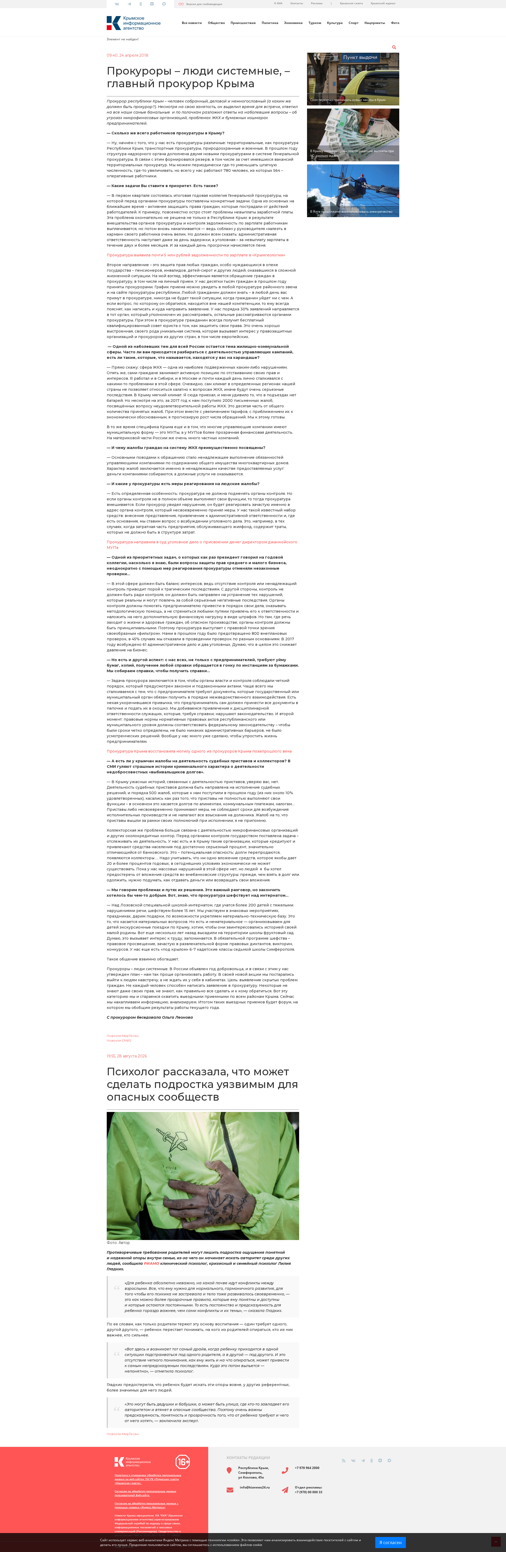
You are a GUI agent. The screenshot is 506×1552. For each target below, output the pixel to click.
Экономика (293, 23)
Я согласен (391, 1542)
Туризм (315, 23)
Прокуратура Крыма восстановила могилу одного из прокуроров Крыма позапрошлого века (199, 751)
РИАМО (151, 1263)
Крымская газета (351, 3)
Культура (335, 23)
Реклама (317, 3)
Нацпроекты (374, 23)
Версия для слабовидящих (204, 4)
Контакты (296, 3)
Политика (270, 23)
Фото (395, 23)
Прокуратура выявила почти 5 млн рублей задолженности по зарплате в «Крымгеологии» (196, 255)
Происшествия (243, 23)
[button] (394, 47)
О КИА (278, 3)
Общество (216, 23)
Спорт (354, 23)
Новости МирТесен (123, 1036)
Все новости (192, 23)
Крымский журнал (383, 3)
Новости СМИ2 (119, 1040)
